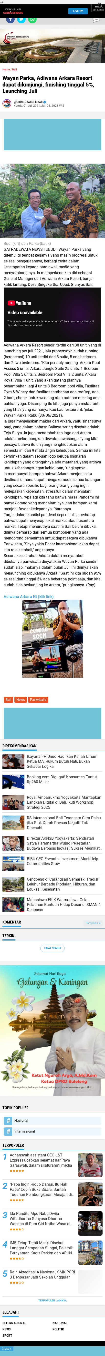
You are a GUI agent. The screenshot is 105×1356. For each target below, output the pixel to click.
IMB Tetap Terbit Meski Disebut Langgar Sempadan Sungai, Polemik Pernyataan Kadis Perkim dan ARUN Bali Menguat (41, 1248)
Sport (7, 1335)
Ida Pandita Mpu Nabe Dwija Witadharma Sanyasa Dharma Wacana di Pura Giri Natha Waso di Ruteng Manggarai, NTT (40, 1218)
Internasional (24, 1131)
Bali (14, 69)
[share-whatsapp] (32, 19)
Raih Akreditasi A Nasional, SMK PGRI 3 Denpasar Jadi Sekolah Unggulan (42, 1274)
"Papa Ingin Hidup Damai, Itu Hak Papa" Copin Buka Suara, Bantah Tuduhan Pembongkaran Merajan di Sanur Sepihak (41, 1189)
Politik (58, 1329)
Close (6, 1348)
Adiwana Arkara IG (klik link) (29, 596)
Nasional (21, 1121)
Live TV (78, 11)
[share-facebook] (10, 19)
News (20, 700)
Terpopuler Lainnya (52, 1300)
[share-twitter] (21, 19)
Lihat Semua (52, 948)
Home (6, 69)
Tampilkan (92, 923)
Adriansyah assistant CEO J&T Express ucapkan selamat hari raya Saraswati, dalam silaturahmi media (41, 1160)
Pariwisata (38, 700)
